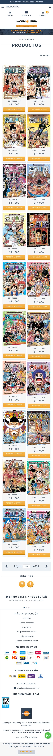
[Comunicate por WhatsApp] (48, 735)
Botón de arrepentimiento (29, 732)
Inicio (21, 39)
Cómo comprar (27, 622)
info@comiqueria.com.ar (28, 688)
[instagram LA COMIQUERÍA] (22, 584)
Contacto (26, 627)
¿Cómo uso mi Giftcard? (26, 640)
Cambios (27, 618)
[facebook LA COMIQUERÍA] (30, 584)
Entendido (26, 751)
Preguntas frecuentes (26, 631)
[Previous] (6, 566)
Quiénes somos (27, 636)
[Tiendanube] (26, 738)
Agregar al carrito (14, 109)
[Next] (46, 566)
